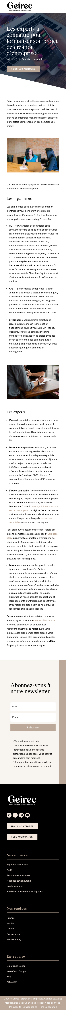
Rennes (11, 917)
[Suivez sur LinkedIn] (9, 815)
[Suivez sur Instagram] (21, 815)
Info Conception (48, 1006)
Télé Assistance (22, 837)
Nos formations (15, 886)
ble (19, 522)
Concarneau (13, 934)
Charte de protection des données (42, 1002)
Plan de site (15, 1006)
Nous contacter (22, 826)
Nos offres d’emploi (17, 971)
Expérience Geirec (16, 965)
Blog (9, 976)
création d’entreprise (44, 620)
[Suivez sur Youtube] (27, 815)
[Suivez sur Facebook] (15, 815)
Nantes (10, 923)
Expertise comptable (32, 59)
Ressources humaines (18, 875)
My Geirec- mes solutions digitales (25, 891)
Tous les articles (23, 69)
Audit (9, 870)
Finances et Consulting (19, 880)
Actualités (12, 981)
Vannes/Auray (14, 939)
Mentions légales (14, 1002)
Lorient (10, 928)
